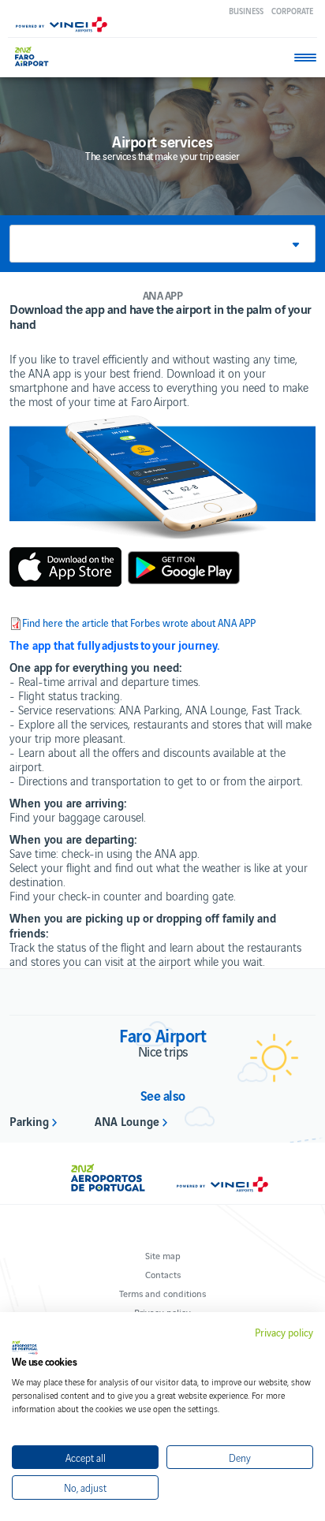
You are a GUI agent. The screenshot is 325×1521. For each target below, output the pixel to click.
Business (246, 11)
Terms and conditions (162, 1292)
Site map (163, 1255)
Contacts (163, 1274)
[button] (162, 244)
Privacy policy (284, 1332)
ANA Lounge (127, 1120)
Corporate (292, 11)
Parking (29, 1120)
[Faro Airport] (39, 56)
